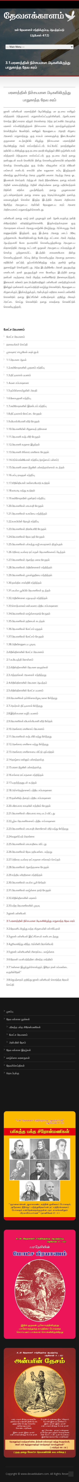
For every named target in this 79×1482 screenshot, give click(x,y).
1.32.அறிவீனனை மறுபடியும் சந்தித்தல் (26, 598)
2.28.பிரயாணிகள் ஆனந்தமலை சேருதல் (27, 867)
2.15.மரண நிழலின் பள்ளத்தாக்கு (23, 767)
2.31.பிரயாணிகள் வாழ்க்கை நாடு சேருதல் (28, 890)
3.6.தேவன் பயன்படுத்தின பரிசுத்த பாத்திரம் (29, 959)
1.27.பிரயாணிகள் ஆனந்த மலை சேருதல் (28, 559)
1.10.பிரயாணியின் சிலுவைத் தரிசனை (26, 429)
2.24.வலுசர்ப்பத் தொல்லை (20, 836)
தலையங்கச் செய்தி (17, 344)
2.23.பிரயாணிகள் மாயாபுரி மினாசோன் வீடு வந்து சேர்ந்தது (37, 828)
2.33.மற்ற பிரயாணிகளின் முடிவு (23, 905)
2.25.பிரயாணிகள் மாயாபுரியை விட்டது (26, 844)
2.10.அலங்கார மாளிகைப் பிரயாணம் (25, 729)
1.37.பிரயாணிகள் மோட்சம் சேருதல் (25, 636)
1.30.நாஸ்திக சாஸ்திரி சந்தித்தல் (24, 582)
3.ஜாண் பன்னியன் (16, 913)
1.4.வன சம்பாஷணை (17, 383)
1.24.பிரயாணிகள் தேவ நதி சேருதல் (25, 536)
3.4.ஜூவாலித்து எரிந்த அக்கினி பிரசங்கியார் (29, 944)
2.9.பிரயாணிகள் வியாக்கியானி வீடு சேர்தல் (29, 721)
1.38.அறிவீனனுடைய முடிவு (20, 644)
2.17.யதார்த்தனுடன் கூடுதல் (21, 782)
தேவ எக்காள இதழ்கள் (18, 1050)
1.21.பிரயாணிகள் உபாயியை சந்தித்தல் (26, 513)
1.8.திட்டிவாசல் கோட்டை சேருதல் (24, 413)
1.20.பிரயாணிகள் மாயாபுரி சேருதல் (24, 505)
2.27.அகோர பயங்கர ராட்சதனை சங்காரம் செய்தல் (33, 859)
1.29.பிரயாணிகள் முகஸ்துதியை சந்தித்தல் (29, 575)
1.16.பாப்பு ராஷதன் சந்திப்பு (20, 475)
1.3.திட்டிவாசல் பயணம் (18, 375)
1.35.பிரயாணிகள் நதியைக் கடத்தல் (25, 621)
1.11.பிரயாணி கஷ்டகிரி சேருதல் (23, 436)
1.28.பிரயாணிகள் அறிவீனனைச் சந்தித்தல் (29, 567)
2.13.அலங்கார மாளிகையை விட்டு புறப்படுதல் (30, 751)
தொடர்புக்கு (12, 1073)
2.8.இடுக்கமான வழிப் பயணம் (22, 713)
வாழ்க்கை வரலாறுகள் (18, 1058)
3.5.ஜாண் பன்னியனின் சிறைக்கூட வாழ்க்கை (30, 951)
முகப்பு (9, 1011)
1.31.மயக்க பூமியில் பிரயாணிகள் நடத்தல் (28, 590)
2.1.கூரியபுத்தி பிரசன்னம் (19, 659)
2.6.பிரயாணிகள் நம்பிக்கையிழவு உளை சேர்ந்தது (31, 698)
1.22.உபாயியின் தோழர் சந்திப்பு (22, 521)
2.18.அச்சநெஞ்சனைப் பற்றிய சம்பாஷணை (29, 790)
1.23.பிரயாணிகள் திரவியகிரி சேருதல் (26, 529)
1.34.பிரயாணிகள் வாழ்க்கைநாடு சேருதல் (28, 613)
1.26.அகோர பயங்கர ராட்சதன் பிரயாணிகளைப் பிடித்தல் (35, 552)
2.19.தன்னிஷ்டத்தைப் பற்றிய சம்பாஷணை (28, 798)
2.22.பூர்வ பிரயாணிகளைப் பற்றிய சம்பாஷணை (30, 821)
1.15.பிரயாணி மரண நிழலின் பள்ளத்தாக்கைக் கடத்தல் (35, 467)
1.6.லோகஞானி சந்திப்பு (18, 398)
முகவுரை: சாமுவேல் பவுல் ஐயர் (22, 352)
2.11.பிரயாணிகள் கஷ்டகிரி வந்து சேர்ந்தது (29, 736)
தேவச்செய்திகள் (15, 1065)
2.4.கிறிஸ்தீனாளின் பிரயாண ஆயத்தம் (26, 682)
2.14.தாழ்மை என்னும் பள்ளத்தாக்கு (25, 759)
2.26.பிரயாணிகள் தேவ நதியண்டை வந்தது (29, 851)
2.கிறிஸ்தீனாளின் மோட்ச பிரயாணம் (25, 652)
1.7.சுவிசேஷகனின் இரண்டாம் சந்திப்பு (26, 406)
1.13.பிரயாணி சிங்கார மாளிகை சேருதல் (27, 452)
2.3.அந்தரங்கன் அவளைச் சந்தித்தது (26, 675)
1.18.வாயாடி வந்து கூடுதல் (20, 490)
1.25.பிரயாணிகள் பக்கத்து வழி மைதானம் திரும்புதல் (34, 544)
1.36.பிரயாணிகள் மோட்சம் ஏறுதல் (24, 629)
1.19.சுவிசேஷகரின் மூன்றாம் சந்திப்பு (25, 498)
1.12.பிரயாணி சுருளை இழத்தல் (23, 444)
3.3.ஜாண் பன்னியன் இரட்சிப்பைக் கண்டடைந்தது (32, 936)
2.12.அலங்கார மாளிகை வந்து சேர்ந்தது (27, 744)
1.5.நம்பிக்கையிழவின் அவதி (21, 390)
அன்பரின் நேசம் (17, 1042)
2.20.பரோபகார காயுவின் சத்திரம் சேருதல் (28, 805)
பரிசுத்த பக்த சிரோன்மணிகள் (25, 1027)
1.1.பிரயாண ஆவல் (16, 359)
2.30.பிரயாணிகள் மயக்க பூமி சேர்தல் (26, 882)
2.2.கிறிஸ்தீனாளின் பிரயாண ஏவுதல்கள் (27, 667)
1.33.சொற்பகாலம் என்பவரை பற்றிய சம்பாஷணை (32, 605)
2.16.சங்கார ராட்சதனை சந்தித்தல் (24, 775)
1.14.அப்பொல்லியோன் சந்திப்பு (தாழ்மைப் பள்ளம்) (32, 459)
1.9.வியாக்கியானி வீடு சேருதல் (23, 421)
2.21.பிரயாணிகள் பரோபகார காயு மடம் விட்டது (30, 813)
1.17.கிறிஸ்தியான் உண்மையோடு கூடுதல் (28, 483)
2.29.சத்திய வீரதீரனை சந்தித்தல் (24, 875)
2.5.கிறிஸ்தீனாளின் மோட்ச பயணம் (24, 690)
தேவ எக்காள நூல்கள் (18, 1019)
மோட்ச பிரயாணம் (15, 336)
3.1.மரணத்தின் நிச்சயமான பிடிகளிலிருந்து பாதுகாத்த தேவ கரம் (40, 921)
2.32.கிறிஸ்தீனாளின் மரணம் (21, 898)
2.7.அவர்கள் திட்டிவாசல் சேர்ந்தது (24, 705)
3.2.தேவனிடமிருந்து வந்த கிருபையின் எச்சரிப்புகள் (33, 928)
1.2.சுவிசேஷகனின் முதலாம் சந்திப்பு (25, 367)
